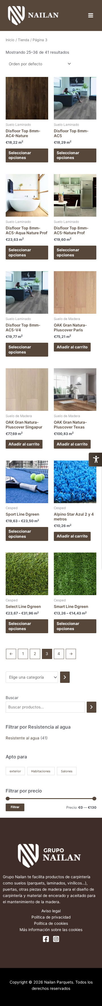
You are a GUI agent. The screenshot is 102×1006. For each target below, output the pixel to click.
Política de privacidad (51, 917)
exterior (15, 771)
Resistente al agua (22, 738)
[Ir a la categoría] (65, 677)
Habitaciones (40, 771)
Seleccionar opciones (19, 155)
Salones (67, 771)
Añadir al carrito (72, 347)
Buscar (12, 697)
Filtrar (15, 807)
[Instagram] (56, 939)
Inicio (10, 40)
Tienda (23, 40)
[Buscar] (91, 707)
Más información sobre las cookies (51, 929)
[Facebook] (45, 939)
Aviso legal (51, 911)
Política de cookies (51, 923)
